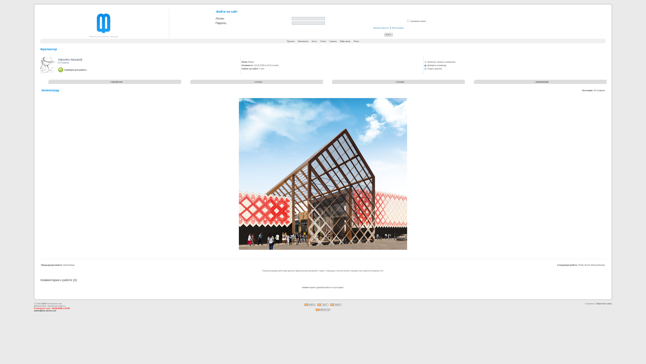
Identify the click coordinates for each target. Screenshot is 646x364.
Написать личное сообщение (441, 62)
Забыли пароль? (381, 28)
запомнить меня (418, 21)
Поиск (356, 41)
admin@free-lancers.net (45, 311)
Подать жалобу (434, 69)
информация (542, 82)
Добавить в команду (436, 65)
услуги (258, 82)
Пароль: (221, 23)
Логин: (220, 18)
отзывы (400, 82)
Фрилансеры (303, 41)
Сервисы (333, 41)
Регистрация (398, 28)
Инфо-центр (345, 41)
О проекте (590, 303)
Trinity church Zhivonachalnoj (591, 265)
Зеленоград (68, 265)
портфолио (116, 82)
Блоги (314, 41)
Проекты (291, 41)
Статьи (323, 41)
